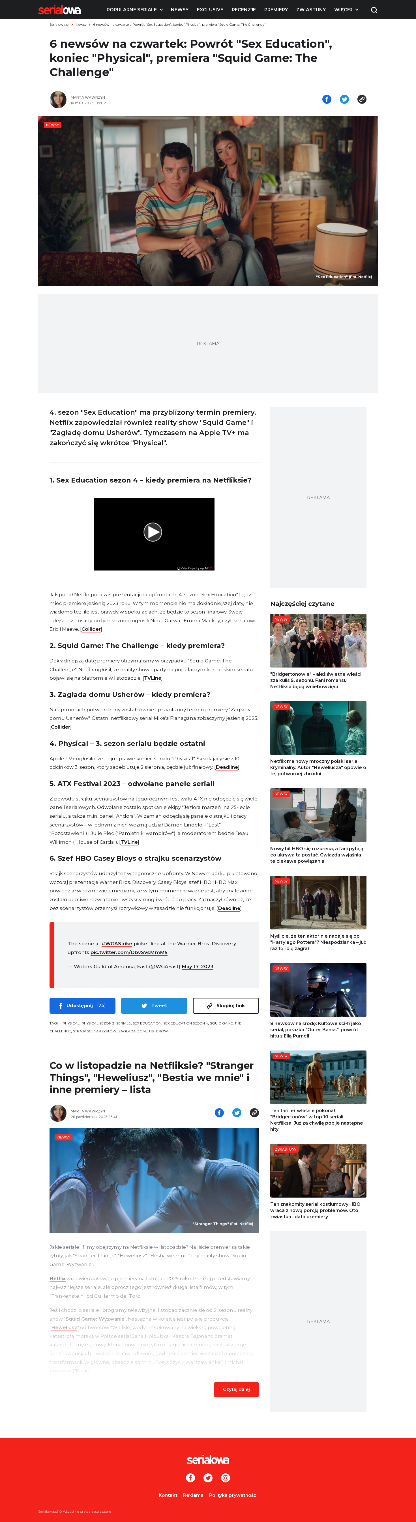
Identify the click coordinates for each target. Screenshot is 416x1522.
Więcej (343, 9)
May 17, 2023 (197, 966)
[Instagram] (225, 1478)
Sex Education (147, 1023)
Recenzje (244, 9)
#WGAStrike (117, 943)
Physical (71, 1023)
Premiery (276, 9)
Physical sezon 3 (98, 1023)
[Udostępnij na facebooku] (326, 100)
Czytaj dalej (236, 1389)
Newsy (179, 9)
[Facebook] (190, 1478)
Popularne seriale (132, 9)
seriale (123, 1023)
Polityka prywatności (233, 1495)
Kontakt (168, 1495)
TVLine (152, 678)
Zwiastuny (311, 9)
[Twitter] (208, 1478)
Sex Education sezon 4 (185, 1023)
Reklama (193, 1495)
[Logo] (59, 9)
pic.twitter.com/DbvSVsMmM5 (129, 952)
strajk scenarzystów (94, 1031)
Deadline (227, 767)
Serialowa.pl (59, 24)
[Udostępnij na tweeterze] (344, 100)
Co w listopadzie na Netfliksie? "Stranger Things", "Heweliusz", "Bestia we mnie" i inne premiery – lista (152, 1077)
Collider (91, 629)
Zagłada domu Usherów (143, 1031)
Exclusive (210, 9)
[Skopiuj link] (361, 100)
